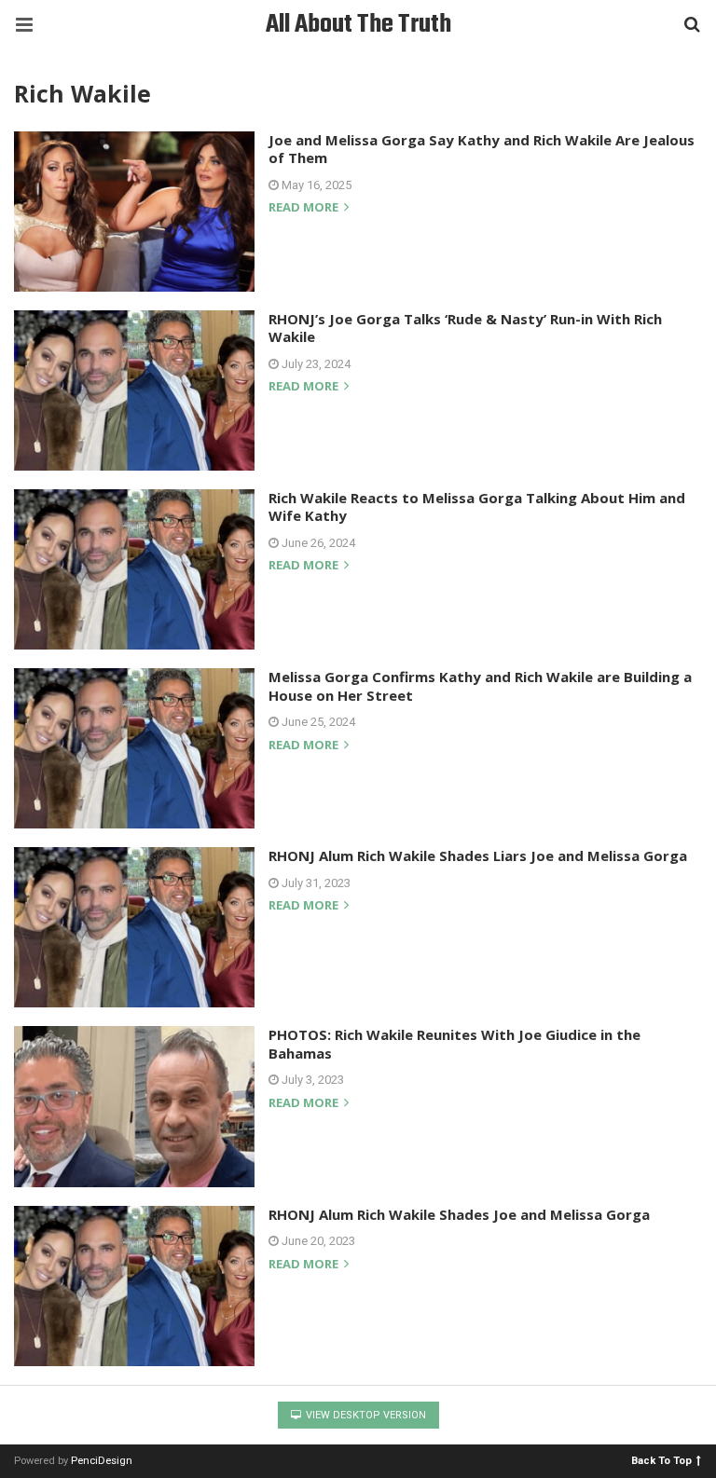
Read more (304, 208)
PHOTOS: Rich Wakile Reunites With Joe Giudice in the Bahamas (454, 1043)
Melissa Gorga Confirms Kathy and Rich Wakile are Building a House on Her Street (480, 686)
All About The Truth (358, 25)
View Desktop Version (364, 1415)
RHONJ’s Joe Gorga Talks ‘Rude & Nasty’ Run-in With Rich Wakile (465, 328)
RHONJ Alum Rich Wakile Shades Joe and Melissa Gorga (459, 1214)
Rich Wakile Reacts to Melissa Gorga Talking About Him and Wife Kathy (476, 507)
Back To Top (661, 1460)
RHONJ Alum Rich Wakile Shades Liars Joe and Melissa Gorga (477, 855)
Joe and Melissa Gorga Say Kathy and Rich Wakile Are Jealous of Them (481, 149)
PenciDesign (101, 1461)
